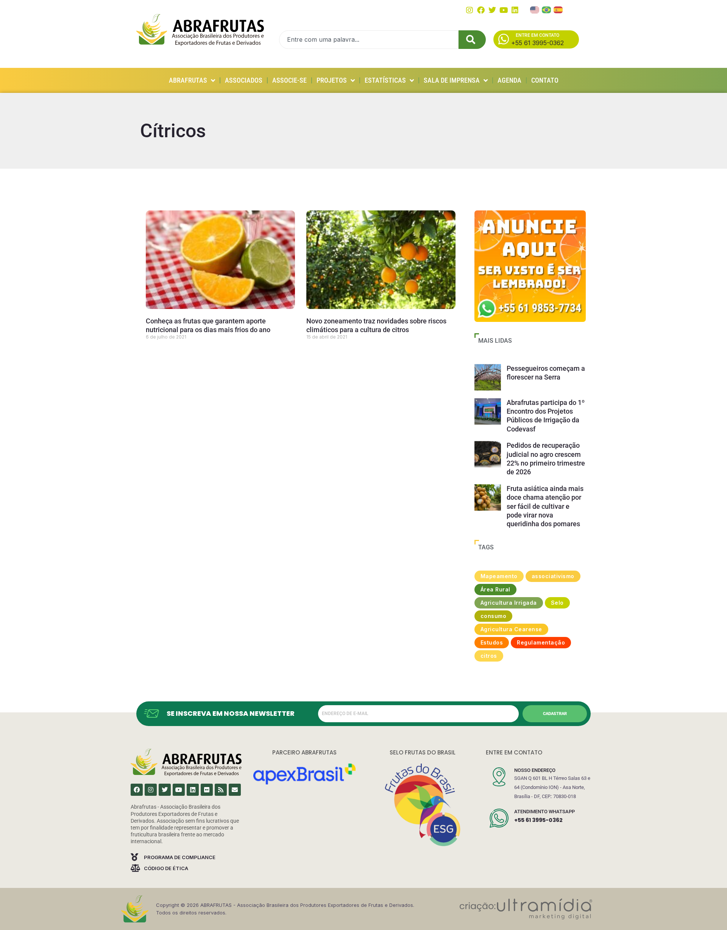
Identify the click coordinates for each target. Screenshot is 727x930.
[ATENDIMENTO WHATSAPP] (499, 818)
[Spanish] (558, 9)
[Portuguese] (547, 9)
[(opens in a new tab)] (530, 266)
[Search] (472, 39)
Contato (545, 80)
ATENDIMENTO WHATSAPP (544, 811)
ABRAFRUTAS (188, 80)
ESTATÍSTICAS (385, 80)
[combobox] (369, 39)
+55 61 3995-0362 (538, 820)
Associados (243, 80)
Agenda (509, 80)
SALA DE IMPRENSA (452, 80)
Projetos (332, 80)
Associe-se (289, 80)
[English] (535, 9)
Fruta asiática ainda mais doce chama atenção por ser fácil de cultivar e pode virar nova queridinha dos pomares (545, 506)
